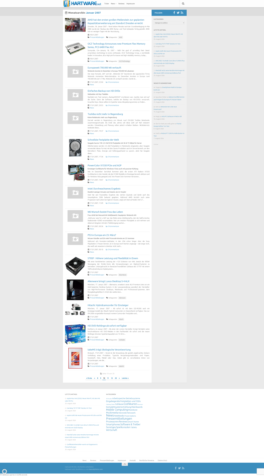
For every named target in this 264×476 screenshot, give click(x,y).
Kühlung (127, 407)
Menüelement (83, 3)
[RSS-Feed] (182, 12)
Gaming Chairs (110, 404)
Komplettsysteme (114, 407)
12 (112, 378)
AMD (120, 37)
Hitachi (121, 319)
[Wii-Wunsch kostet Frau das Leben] (75, 216)
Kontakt (133, 460)
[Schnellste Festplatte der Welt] (75, 148)
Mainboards (137, 407)
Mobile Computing (117, 409)
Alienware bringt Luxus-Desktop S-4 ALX (108, 281)
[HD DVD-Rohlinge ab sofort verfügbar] (75, 334)
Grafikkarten (130, 404)
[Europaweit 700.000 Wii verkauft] (75, 72)
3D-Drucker (109, 398)
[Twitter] (178, 12)
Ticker (106, 4)
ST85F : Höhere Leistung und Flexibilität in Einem (113, 258)
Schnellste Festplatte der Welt (103, 139)
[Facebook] (174, 12)
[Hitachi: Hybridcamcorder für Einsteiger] (75, 309)
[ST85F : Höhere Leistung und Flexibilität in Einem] (75, 266)
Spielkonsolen (123, 427)
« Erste (89, 378)
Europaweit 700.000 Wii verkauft (104, 67)
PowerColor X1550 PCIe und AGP (104, 165)
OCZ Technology (124, 61)
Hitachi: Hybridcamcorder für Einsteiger (108, 305)
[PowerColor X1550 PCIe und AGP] (75, 172)
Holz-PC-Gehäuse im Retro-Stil (172, 116)
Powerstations (130, 416)
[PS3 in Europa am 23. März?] (75, 239)
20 (116, 378)
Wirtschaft (111, 430)
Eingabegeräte (113, 401)
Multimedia (112, 412)
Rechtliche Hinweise (146, 460)
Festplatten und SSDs (130, 401)
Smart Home (133, 422)
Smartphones (113, 424)
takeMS (121, 366)
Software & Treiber (130, 424)
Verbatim (122, 340)
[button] (4, 471)
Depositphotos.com (96, 469)
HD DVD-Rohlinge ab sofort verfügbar (107, 325)
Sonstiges (111, 427)
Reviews (121, 4)
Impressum (131, 4)
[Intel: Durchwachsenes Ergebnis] (75, 193)
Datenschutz (162, 460)
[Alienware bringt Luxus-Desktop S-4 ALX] (75, 290)
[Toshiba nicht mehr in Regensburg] (75, 118)
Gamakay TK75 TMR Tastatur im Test (168, 44)
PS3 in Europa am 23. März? (102, 235)
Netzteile (123, 413)
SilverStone (122, 275)
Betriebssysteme (133, 398)
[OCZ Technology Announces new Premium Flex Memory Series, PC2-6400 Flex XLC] (75, 48)
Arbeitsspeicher (119, 398)
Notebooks (119, 415)
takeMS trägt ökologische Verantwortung (109, 349)
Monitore (132, 410)
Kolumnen (140, 404)
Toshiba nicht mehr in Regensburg (105, 114)
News (113, 4)
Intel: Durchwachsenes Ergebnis (104, 188)
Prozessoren (112, 421)
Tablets (134, 427)
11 (108, 378)
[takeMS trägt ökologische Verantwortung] (75, 358)
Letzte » (125, 378)
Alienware (122, 298)
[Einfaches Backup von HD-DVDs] (75, 95)
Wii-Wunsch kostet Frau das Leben (105, 212)
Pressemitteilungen (97, 37)
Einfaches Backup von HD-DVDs (104, 91)
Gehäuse (119, 404)
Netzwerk (131, 413)
